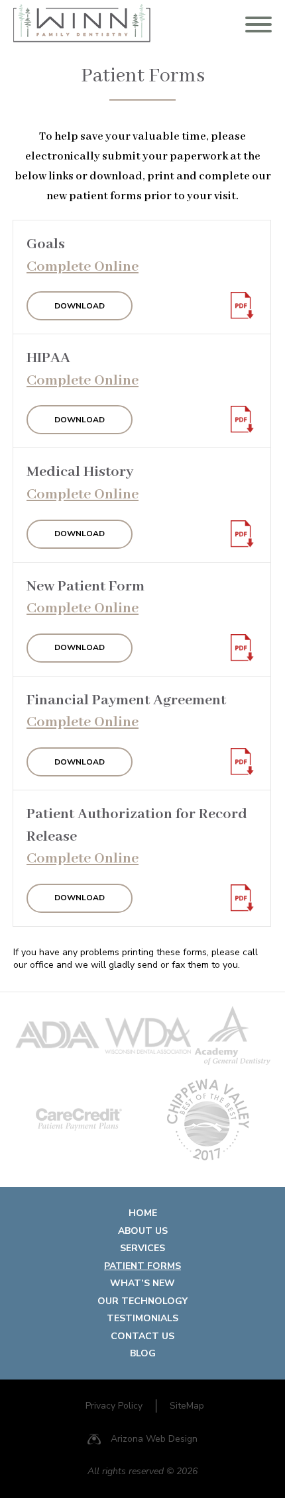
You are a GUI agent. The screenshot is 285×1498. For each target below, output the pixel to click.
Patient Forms (142, 1266)
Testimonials (142, 1318)
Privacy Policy (114, 1405)
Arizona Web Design (154, 1438)
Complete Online (83, 266)
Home (143, 1213)
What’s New (142, 1283)
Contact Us (142, 1336)
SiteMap (187, 1405)
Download (79, 306)
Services (142, 1248)
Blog (143, 1353)
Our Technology (142, 1301)
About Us (143, 1231)
